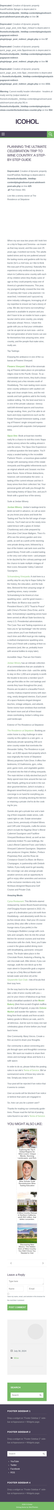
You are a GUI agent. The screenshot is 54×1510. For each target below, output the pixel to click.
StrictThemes (33, 1507)
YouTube (14, 1461)
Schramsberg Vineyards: (18, 576)
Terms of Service (31, 1070)
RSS (12, 1472)
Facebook (15, 1469)
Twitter (13, 1465)
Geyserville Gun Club (17, 980)
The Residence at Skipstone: (20, 730)
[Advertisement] (27, 220)
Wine (16, 1358)
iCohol (27, 122)
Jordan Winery (14, 663)
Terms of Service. (37, 1116)
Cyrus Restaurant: (15, 901)
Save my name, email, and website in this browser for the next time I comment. (26, 1298)
